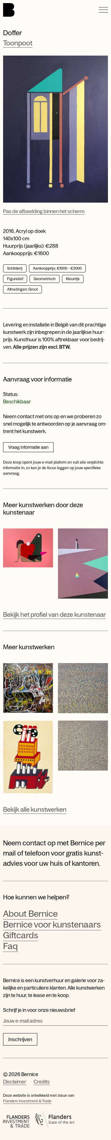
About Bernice (30, 914)
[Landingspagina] (8, 10)
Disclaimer (14, 1081)
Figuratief (15, 279)
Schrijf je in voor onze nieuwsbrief (39, 1010)
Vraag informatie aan (28, 447)
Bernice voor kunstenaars (52, 924)
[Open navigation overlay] (103, 10)
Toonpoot (17, 43)
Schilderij (15, 268)
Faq (10, 946)
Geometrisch (45, 279)
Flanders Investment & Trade (27, 1101)
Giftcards (20, 935)
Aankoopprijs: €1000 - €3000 (57, 268)
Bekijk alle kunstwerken (35, 809)
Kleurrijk (73, 279)
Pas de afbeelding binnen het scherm (43, 211)
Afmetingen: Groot (22, 289)
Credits (42, 1081)
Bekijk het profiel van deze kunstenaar (54, 614)
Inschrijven (20, 1039)
